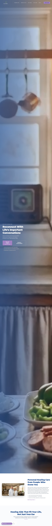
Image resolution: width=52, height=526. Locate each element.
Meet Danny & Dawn (31, 499)
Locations (35, 2)
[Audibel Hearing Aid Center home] (6, 3)
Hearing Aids (16, 2)
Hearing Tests (23, 2)
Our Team (30, 2)
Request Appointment (19, 243)
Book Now (47, 2)
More (40, 2)
